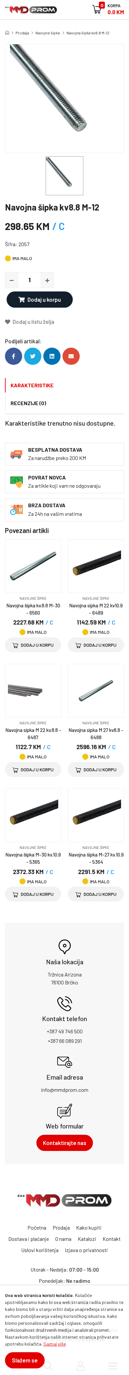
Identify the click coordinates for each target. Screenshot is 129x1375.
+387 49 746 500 (65, 1031)
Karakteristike (32, 385)
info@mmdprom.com (64, 1090)
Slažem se (25, 1360)
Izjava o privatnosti (86, 1250)
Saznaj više (54, 1344)
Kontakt (112, 1239)
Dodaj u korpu (44, 299)
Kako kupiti (89, 1227)
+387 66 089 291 (65, 1041)
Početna (36, 1227)
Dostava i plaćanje (28, 1239)
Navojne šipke (47, 32)
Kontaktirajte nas (64, 1142)
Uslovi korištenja (40, 1250)
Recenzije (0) (28, 403)
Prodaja (22, 32)
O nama (63, 1239)
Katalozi (87, 1239)
